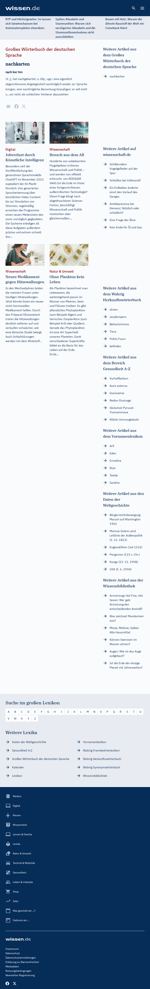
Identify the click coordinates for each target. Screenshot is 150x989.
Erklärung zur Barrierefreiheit (22, 962)
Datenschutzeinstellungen (20, 957)
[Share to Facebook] (16, 106)
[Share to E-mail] (8, 106)
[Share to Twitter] (24, 106)
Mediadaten (12, 966)
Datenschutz (12, 953)
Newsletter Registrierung (20, 975)
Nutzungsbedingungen (18, 970)
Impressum (12, 948)
